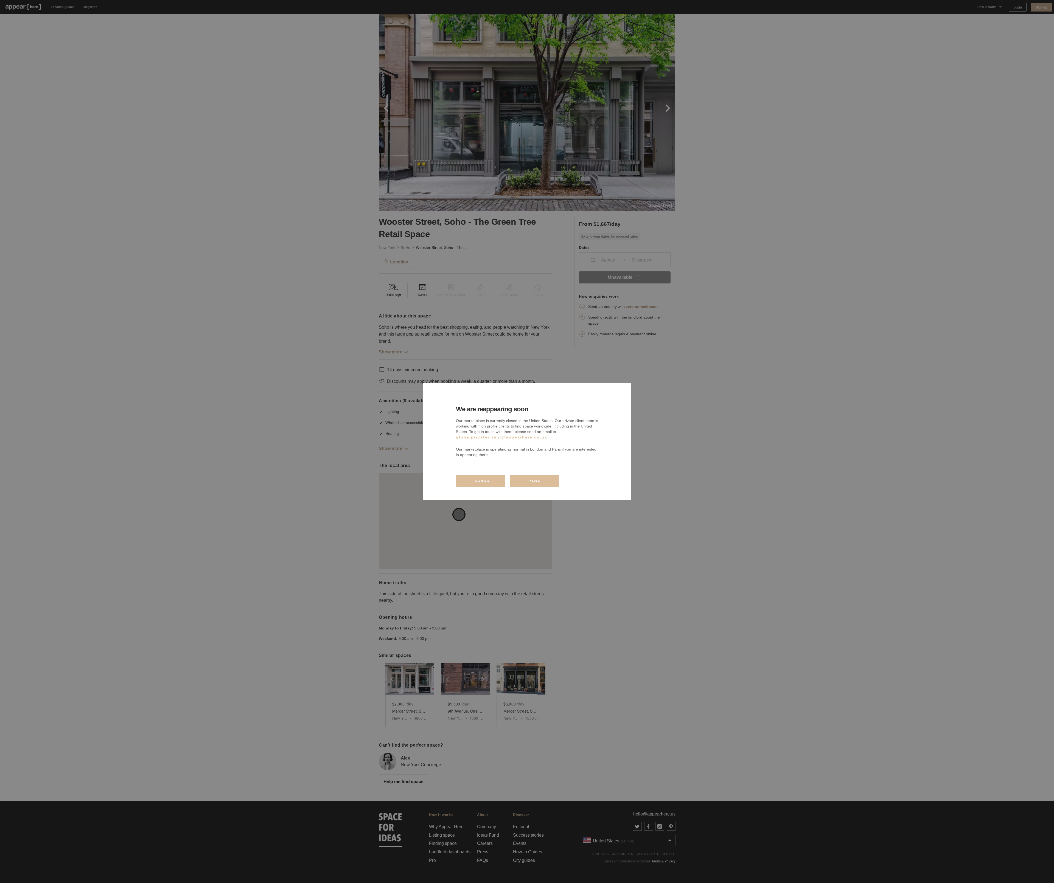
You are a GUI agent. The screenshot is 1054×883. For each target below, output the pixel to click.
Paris (534, 481)
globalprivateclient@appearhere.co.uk (501, 437)
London (481, 481)
